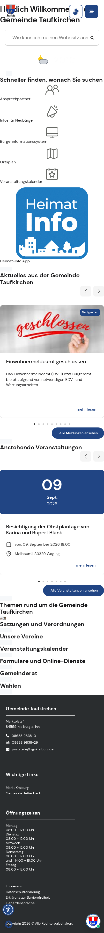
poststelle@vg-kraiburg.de (32, 749)
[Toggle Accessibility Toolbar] (8, 909)
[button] (85, 291)
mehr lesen (86, 409)
